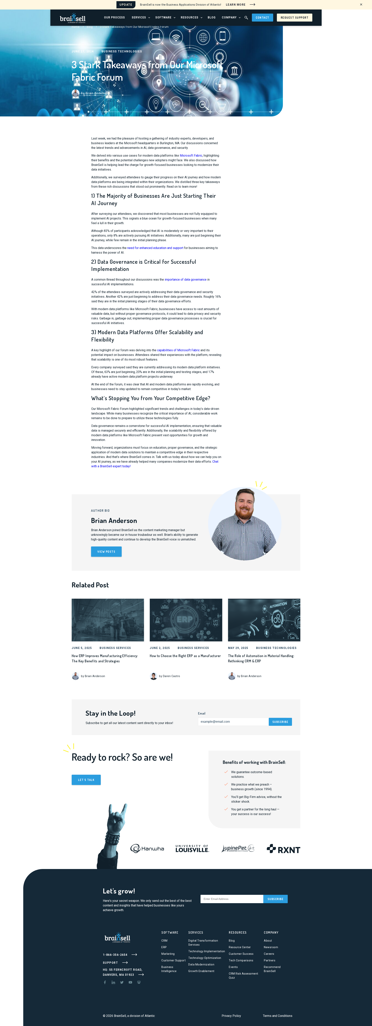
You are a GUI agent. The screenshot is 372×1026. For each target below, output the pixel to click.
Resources (238, 932)
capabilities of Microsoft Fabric (178, 350)
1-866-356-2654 (115, 954)
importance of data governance (186, 279)
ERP (164, 947)
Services (195, 932)
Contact (262, 17)
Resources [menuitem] (189, 17)
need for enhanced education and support (155, 248)
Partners (269, 960)
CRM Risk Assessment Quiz (243, 975)
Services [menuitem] (139, 17)
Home (75, 26)
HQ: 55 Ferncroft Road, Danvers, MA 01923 (123, 972)
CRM (164, 940)
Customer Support (173, 960)
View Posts (106, 551)
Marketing (168, 953)
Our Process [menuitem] (114, 17)
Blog (90, 26)
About (268, 940)
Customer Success (241, 953)
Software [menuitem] (163, 17)
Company (271, 932)
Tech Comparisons (241, 960)
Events (233, 967)
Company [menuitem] (229, 17)
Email (202, 713)
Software (169, 932)
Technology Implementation (206, 951)
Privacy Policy (231, 1016)
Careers (269, 953)
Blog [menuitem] (212, 17)
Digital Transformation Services (203, 942)
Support (111, 962)
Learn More (236, 4)
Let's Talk (86, 779)
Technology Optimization (204, 957)
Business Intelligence (169, 969)
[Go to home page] (72, 17)
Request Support (295, 17)
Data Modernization (201, 964)
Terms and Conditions (277, 1016)
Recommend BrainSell (272, 969)
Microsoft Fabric (191, 155)
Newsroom (271, 947)
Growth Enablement (201, 971)
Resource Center (240, 947)
